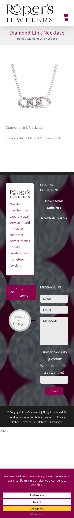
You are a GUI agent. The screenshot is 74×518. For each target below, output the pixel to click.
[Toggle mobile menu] (66, 16)
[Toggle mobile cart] (66, 20)
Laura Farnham (17, 138)
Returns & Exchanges (50, 422)
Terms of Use (28, 422)
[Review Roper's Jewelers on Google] (20, 312)
